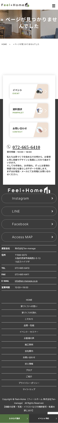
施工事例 (29, 344)
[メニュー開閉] (53, 5)
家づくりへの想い (29, 306)
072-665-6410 (26, 147)
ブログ (29, 370)
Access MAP (22, 237)
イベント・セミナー (29, 332)
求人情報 (29, 363)
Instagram (20, 198)
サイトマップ (29, 389)
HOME (4, 44)
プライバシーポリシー (29, 383)
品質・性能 (29, 325)
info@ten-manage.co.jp (26, 281)
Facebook (20, 224)
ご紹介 (29, 376)
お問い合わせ (29, 357)
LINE (16, 211)
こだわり (29, 319)
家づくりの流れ (29, 312)
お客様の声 (29, 338)
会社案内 (29, 351)
